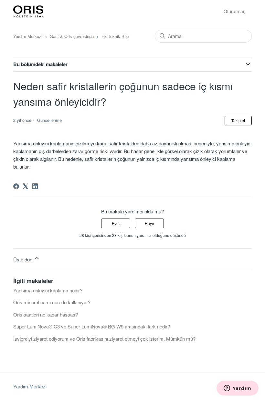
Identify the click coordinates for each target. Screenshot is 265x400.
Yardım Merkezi (27, 36)
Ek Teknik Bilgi (115, 36)
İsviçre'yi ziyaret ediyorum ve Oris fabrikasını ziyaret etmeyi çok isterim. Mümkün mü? (104, 338)
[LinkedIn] (35, 186)
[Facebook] (16, 186)
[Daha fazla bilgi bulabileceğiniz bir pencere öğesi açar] (238, 389)
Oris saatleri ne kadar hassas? (45, 314)
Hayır (149, 223)
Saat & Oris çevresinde (72, 36)
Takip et (238, 120)
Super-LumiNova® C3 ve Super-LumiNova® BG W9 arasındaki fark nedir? (91, 326)
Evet (116, 223)
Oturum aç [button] (234, 11)
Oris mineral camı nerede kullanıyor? (51, 302)
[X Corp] (25, 186)
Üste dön (23, 259)
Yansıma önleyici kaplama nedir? (47, 290)
